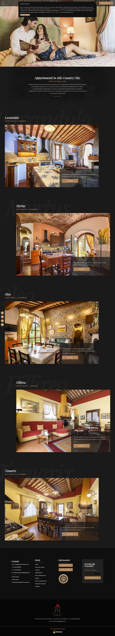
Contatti (37, 586)
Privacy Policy (15, 576)
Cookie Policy (15, 579)
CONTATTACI (65, 565)
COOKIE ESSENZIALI (56, 12)
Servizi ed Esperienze (41, 581)
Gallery (37, 578)
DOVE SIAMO (65, 569)
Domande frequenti (40, 583)
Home (36, 564)
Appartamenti (38, 572)
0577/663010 (17, 567)
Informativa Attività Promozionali (20, 582)
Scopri (70, 181)
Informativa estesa (54, 8)
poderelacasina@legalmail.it (22, 572)
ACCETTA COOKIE (62, 10)
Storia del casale (39, 567)
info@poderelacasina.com (22, 564)
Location (37, 570)
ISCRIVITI (92, 577)
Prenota (107, 3)
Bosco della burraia (40, 575)
